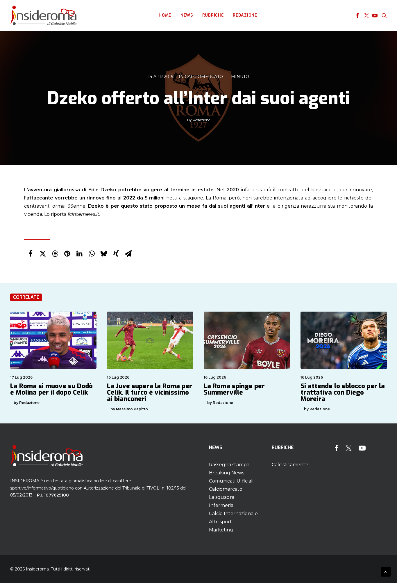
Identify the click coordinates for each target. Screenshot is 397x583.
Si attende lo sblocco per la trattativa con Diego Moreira (343, 392)
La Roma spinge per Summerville (234, 389)
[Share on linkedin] (79, 253)
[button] (357, 15)
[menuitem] (165, 15)
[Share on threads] (55, 253)
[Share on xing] (116, 253)
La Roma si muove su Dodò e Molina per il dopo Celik (51, 389)
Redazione (245, 15)
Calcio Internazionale (233, 513)
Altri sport (220, 521)
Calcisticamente (290, 464)
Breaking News (226, 473)
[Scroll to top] (386, 571)
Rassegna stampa (229, 464)
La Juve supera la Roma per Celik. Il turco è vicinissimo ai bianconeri (149, 392)
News (186, 15)
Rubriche (213, 15)
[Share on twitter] (43, 253)
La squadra (221, 497)
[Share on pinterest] (67, 253)
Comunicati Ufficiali (231, 481)
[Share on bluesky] (104, 253)
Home (165, 15)
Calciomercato (204, 76)
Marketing (221, 530)
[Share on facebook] (30, 253)
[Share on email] (128, 253)
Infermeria (221, 505)
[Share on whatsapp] (91, 253)
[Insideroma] (43, 15)
